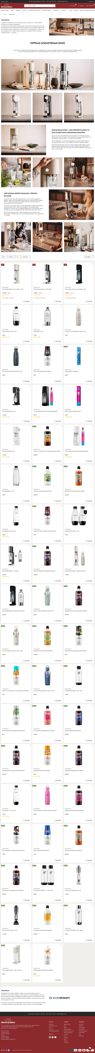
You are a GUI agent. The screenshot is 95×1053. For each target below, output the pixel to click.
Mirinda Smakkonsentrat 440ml (42, 770)
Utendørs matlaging (46, 10)
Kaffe (12, 10)
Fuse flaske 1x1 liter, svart (9, 810)
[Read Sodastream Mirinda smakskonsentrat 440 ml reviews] (66, 856)
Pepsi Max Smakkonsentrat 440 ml (43, 371)
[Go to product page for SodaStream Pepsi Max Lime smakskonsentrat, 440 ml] (79, 635)
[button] (15, 98)
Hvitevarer (55, 10)
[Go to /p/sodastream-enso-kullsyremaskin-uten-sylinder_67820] (16, 237)
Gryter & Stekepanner (68, 1032)
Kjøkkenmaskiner (4, 10)
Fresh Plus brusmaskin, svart (9, 930)
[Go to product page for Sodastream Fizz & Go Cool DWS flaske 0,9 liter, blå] (16, 356)
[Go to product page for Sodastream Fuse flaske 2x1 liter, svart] (16, 515)
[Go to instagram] (53, 1037)
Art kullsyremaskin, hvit (8, 451)
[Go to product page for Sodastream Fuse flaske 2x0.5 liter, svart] (79, 515)
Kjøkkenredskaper (67, 1029)
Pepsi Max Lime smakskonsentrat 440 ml (13, 890)
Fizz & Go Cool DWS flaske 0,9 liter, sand (75, 331)
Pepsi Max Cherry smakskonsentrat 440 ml (76, 611)
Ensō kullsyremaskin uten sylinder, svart (75, 289)
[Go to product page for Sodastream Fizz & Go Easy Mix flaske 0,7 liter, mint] (47, 595)
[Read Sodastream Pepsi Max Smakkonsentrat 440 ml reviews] (35, 377)
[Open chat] (90, 1048)
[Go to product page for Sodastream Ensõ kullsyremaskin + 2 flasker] (16, 555)
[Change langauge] (2, 1050)
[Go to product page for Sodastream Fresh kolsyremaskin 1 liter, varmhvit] (16, 955)
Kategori (11, 256)
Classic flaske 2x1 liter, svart (9, 331)
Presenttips (66, 1042)
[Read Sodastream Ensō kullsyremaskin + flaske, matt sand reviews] (66, 577)
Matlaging (18, 10)
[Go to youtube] (50, 1037)
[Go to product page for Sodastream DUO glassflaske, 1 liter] (16, 476)
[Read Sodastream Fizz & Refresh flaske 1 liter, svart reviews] (66, 696)
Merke (5, 14)
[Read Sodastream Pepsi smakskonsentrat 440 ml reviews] (66, 736)
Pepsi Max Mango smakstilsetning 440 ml (44, 571)
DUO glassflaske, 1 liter (8, 491)
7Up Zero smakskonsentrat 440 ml (43, 491)
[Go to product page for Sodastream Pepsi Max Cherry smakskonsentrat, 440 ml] (47, 515)
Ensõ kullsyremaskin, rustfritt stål (42, 289)
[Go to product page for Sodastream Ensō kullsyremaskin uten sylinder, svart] (79, 274)
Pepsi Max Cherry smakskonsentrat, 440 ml (45, 531)
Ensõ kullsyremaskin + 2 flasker (10, 571)
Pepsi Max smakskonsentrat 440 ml (74, 770)
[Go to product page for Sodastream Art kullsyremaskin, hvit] (16, 436)
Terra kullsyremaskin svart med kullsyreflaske (46, 411)
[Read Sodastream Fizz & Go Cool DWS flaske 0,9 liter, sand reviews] (66, 337)
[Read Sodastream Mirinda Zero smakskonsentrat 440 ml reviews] (66, 497)
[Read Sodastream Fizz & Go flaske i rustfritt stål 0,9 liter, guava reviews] (35, 816)
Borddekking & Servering (33, 10)
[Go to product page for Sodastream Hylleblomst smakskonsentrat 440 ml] (47, 635)
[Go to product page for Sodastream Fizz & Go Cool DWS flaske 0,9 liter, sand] (79, 316)
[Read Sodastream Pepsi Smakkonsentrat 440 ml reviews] (35, 856)
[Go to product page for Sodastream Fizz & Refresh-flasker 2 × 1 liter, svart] (47, 875)
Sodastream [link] (11, 14)
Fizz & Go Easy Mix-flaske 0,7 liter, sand (12, 651)
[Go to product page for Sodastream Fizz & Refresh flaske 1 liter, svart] (79, 675)
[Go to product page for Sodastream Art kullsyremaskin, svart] (16, 396)
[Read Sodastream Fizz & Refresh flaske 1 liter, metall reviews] (66, 936)
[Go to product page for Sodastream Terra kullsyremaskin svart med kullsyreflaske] (47, 396)
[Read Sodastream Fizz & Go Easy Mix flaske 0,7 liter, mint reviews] (35, 617)
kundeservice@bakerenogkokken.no (8, 1039)
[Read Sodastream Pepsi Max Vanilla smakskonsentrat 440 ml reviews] (3, 776)
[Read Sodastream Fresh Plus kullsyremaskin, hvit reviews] (66, 896)
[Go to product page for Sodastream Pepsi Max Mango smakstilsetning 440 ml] (47, 555)
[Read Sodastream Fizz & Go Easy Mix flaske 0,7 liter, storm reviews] (35, 696)
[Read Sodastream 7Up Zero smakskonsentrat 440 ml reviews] (35, 497)
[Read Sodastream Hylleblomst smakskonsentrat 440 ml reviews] (35, 656)
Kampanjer (75, 10)
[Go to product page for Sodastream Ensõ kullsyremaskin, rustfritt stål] (47, 274)
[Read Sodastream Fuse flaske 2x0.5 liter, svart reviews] (66, 537)
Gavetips (2, 1)
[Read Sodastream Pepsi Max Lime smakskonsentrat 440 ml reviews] (3, 896)
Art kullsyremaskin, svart (8, 411)
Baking (24, 10)
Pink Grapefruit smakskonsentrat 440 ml (44, 730)
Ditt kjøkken (51, 1024)
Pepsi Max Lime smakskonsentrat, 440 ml (75, 651)
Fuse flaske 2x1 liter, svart (9, 531)
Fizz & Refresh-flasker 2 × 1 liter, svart (43, 890)
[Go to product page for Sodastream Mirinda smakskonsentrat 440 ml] (79, 835)
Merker (70, 10)
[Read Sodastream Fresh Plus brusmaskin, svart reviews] (3, 936)
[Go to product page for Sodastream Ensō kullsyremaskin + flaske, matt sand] (79, 555)
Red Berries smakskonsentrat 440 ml (74, 810)
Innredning (62, 10)
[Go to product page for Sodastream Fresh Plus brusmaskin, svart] (16, 915)
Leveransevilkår (82, 1027)
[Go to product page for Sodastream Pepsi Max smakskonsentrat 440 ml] (79, 755)
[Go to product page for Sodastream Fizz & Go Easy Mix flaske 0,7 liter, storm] (47, 675)
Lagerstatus (25, 256)
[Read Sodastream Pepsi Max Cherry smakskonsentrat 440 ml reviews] (66, 617)
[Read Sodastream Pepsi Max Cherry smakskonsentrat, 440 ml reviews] (35, 537)
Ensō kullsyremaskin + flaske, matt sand (75, 571)
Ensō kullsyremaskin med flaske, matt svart (13, 611)
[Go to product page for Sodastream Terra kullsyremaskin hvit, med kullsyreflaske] (79, 436)
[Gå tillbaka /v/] (1, 14)
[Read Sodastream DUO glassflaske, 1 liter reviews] (3, 497)
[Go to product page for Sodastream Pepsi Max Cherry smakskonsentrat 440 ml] (79, 595)
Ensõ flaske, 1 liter (38, 331)
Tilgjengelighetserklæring (54, 1031)
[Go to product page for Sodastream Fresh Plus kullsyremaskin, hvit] (79, 875)
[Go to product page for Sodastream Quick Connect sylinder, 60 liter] (79, 396)
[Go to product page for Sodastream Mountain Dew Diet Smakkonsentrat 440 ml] (16, 715)
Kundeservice (91, 1)
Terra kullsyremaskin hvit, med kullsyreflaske (76, 451)
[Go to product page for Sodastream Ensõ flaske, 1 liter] (47, 316)
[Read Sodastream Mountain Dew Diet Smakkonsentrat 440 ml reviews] (3, 736)
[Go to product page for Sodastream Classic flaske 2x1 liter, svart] (16, 316)
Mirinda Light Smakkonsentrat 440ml (43, 970)
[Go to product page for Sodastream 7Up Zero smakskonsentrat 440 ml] (47, 476)
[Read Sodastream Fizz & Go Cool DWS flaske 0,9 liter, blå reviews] (3, 377)
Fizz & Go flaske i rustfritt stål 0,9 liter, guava (45, 810)
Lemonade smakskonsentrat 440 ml (43, 930)
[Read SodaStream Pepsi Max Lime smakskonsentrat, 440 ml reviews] (66, 656)
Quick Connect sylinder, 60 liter (73, 411)
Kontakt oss (81, 1024)
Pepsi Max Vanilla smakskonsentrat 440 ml (13, 770)
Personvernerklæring (83, 1031)
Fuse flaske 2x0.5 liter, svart (72, 531)
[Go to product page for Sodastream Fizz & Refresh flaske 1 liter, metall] (79, 915)
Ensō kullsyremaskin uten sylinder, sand (12, 289)
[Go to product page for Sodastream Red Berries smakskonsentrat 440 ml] (79, 795)
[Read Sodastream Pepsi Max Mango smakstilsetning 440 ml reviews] (35, 577)
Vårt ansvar (51, 1029)
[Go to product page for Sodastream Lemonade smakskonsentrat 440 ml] (47, 915)
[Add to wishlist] (30, 264)
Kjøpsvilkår (81, 1026)
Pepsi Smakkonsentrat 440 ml (41, 850)
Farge (3, 256)
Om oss (50, 1027)
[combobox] (39, 5)
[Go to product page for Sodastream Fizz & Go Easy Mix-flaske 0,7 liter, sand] (16, 635)
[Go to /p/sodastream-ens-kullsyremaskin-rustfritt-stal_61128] (79, 172)
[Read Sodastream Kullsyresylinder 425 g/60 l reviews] (66, 377)
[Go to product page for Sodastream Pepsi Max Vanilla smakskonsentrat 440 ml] (16, 755)
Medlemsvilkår (82, 1032)
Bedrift (6, 1)
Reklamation (81, 1036)
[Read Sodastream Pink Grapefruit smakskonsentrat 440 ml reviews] (35, 736)
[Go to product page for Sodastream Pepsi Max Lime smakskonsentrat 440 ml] (16, 875)
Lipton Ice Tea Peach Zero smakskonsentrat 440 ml (47, 451)
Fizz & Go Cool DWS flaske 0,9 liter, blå (12, 371)
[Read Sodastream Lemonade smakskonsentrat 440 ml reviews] (35, 936)
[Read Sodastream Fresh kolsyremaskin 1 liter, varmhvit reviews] (3, 976)
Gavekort (66, 1041)
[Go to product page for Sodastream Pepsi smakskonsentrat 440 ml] (79, 715)
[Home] (6, 6)
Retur (80, 1034)
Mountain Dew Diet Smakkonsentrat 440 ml (13, 730)
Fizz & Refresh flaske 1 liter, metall (74, 930)
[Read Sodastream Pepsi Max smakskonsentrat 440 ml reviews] (66, 776)
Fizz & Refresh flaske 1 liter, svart (73, 690)
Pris (17, 256)
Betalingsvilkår (82, 1029)
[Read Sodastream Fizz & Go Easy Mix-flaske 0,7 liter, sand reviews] (3, 656)
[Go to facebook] (55, 1037)
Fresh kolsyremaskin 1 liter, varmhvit (11, 970)
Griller (65, 1036)
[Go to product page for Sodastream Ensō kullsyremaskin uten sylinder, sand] (16, 274)
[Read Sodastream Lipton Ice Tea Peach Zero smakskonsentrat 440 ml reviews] (35, 457)
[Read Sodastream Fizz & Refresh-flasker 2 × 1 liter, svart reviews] (35, 896)
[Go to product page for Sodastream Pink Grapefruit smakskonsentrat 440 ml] (47, 715)
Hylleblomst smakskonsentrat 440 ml (43, 651)
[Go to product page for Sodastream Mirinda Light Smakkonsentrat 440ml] (47, 955)
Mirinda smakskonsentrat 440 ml (73, 850)
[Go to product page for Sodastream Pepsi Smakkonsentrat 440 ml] (47, 835)
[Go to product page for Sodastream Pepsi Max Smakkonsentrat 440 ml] (47, 356)
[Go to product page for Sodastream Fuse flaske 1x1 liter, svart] (16, 795)
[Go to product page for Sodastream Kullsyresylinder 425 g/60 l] (79, 356)
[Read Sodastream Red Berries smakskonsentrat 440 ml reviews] (66, 816)
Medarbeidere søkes (53, 1026)
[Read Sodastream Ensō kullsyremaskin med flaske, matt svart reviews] (3, 617)
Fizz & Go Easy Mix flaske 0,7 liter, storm (44, 690)
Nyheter (81, 10)
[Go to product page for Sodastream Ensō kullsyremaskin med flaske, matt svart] (16, 595)
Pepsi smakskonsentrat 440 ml (73, 730)
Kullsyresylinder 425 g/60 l (71, 371)
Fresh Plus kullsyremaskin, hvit (73, 890)
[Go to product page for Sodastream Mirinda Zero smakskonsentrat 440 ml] (79, 476)
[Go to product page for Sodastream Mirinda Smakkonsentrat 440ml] (47, 755)
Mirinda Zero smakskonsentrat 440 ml (75, 491)
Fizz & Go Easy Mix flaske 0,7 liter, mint (43, 611)
